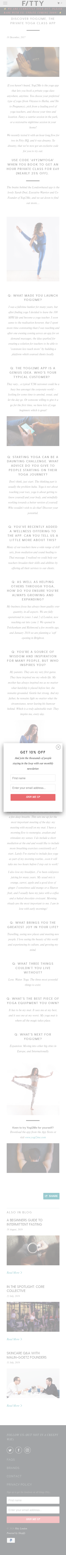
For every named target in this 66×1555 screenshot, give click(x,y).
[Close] (58, 746)
